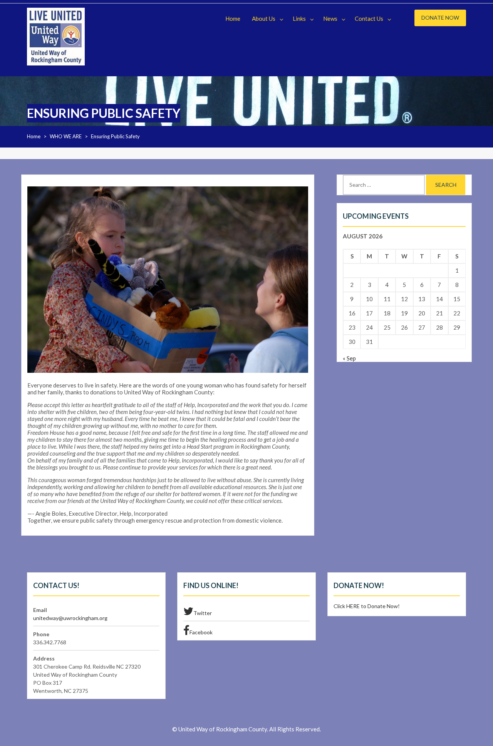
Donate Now (440, 17)
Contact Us (369, 18)
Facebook (201, 632)
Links (299, 18)
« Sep (349, 358)
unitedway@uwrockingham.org (70, 618)
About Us (263, 18)
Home (232, 18)
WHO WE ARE (66, 136)
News (330, 18)
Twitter (202, 613)
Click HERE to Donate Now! (367, 606)
